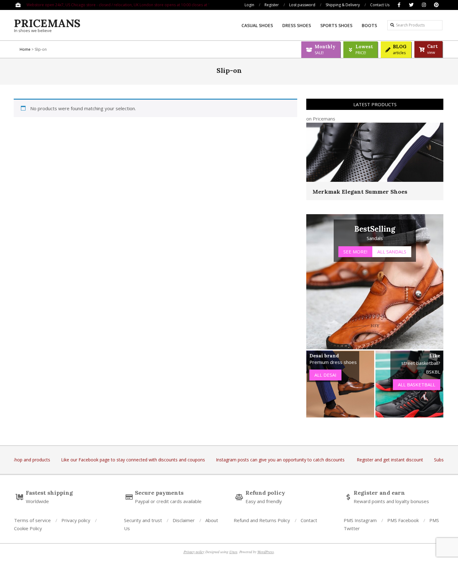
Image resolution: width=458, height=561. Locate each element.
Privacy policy (194, 551)
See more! (355, 251)
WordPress (265, 551)
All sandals (391, 251)
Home (25, 49)
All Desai (325, 375)
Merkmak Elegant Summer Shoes (359, 191)
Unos (233, 551)
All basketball (416, 384)
